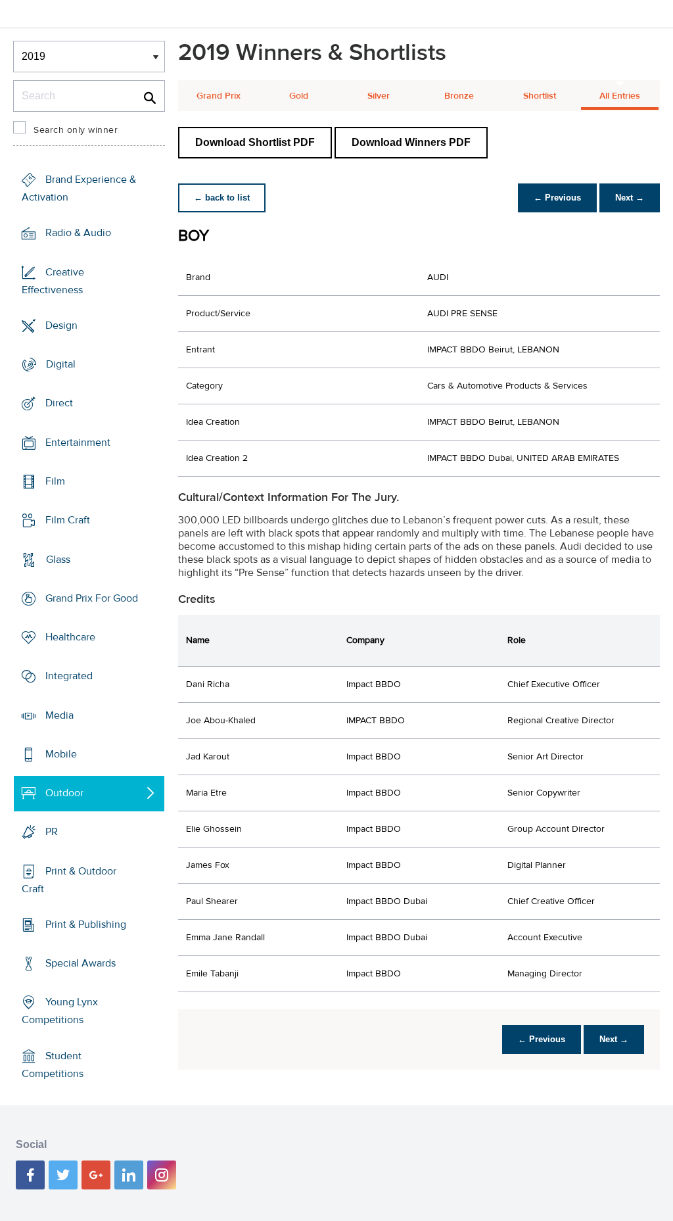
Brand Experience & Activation (79, 188)
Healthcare (70, 637)
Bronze (459, 96)
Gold (298, 96)
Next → (629, 198)
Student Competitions (52, 1064)
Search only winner (76, 130)
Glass (58, 558)
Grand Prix (219, 96)
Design (61, 325)
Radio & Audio (78, 232)
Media (59, 714)
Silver (378, 96)
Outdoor (64, 793)
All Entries (619, 96)
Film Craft (67, 520)
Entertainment (77, 442)
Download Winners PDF (411, 142)
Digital (61, 364)
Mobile (61, 754)
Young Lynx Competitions (60, 1010)
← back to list (222, 198)
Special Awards (80, 963)
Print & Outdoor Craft (69, 880)
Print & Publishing (85, 924)
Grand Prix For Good (91, 598)
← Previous (557, 198)
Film (55, 481)
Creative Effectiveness (53, 281)
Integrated (69, 675)
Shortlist (539, 96)
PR (51, 831)
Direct (59, 403)
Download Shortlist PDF (255, 142)
